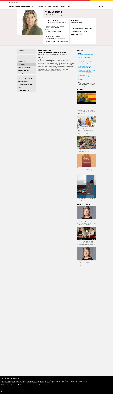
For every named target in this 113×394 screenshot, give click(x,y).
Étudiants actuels (41, 6)
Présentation (21, 50)
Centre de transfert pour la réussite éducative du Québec (85, 60)
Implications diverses (23, 81)
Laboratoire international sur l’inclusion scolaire (84, 67)
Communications (22, 61)
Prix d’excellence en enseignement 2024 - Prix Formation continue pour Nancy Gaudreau (86, 111)
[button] (6, 391)
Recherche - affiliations (23, 70)
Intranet (83, 2)
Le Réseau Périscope (82, 63)
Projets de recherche (23, 56)
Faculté (69, 6)
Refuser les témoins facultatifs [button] (18, 388)
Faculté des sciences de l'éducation (21, 6)
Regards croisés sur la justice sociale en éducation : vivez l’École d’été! (86, 150)
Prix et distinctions (22, 76)
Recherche (55, 6)
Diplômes (20, 53)
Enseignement (21, 64)
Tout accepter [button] (5, 388)
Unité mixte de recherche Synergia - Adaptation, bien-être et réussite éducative (85, 56)
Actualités (63, 6)
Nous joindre (97, 2)
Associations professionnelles (25, 84)
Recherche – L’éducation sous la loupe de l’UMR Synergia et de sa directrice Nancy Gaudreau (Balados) (86, 242)
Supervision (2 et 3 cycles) (24, 67)
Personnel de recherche (23, 90)
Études (49, 6)
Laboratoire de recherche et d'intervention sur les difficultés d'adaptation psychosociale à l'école (85, 77)
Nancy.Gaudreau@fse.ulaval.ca (79, 24)
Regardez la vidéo (79, 126)
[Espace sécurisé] (102, 6)
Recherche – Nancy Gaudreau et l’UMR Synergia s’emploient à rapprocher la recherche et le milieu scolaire (86, 263)
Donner (102, 2)
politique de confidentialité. (48, 382)
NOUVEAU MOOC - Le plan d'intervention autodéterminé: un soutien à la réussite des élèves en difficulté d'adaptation (85, 131)
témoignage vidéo (85, 108)
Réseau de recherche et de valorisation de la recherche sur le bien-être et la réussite (86, 71)
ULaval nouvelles (90, 2)
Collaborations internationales (25, 78)
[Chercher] (99, 6)
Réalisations (21, 87)
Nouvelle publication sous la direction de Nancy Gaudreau (86, 199)
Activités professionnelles (24, 73)
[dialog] (56, 385)
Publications (21, 58)
